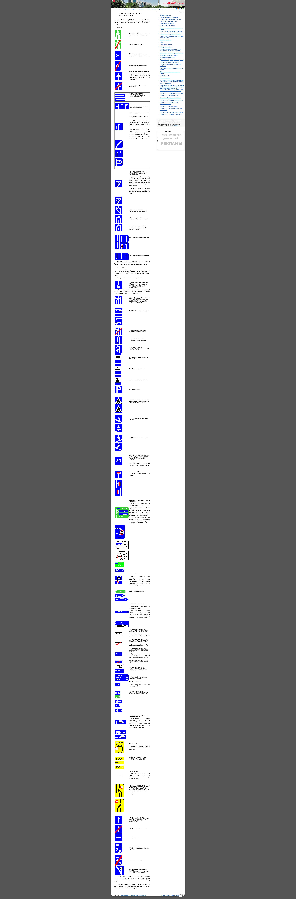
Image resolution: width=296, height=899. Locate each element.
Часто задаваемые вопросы (176, 9)
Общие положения (165, 15)
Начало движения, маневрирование (170, 34)
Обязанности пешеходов (167, 23)
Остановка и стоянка (166, 44)
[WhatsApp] (183, 8)
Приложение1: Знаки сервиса (168, 106)
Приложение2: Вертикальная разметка (171, 114)
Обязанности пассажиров (167, 25)
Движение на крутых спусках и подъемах (171, 60)
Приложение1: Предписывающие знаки (171, 100)
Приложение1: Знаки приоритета (169, 95)
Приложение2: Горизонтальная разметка (171, 112)
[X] (181, 8)
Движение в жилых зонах (167, 57)
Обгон (161, 42)
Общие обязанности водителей (169, 17)
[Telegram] (179, 8)
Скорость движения (165, 40)
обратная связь (142, 895)
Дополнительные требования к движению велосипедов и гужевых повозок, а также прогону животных (172, 82)
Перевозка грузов (165, 78)
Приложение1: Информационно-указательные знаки (169, 103)
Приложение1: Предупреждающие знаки (171, 93)
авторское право (134, 895)
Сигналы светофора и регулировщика (171, 31)
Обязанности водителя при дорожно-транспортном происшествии (170, 20)
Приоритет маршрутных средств (169, 62)
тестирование (175, 125)
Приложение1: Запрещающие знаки (170, 98)
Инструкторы (141, 9)
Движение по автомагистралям (169, 55)
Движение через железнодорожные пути (171, 53)
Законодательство (152, 9)
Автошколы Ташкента (125, 895)
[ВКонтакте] (176, 8)
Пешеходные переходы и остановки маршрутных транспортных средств (170, 50)
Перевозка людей (165, 75)
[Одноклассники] (178, 8)
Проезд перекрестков (166, 47)
